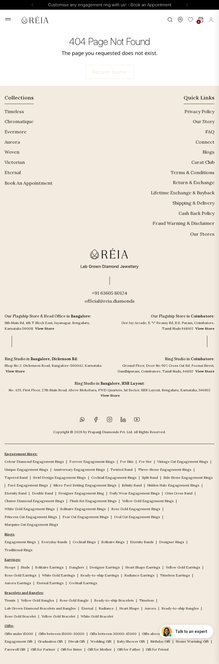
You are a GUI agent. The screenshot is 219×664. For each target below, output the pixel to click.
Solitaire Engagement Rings (83, 509)
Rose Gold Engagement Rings (135, 509)
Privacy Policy (199, 111)
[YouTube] (137, 419)
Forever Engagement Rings (92, 461)
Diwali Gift (76, 641)
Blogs (208, 152)
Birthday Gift (160, 641)
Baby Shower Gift (131, 641)
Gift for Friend (157, 649)
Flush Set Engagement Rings (93, 501)
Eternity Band (16, 493)
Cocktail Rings (84, 542)
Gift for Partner (43, 649)
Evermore (16, 132)
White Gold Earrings (58, 575)
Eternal (13, 172)
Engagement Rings (20, 542)
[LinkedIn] (123, 419)
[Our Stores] (180, 19)
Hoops (10, 567)
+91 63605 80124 (109, 293)
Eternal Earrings (50, 583)
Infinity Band (132, 485)
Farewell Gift (15, 649)
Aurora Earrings (18, 583)
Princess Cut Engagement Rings (31, 517)
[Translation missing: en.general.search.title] (170, 19)
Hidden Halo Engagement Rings (173, 485)
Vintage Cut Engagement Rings (182, 461)
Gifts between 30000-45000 (113, 634)
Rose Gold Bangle (74, 600)
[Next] (187, 5)
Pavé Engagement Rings (28, 485)
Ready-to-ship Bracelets (114, 600)
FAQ (209, 132)
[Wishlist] (190, 19)
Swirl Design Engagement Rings (59, 477)
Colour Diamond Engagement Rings (34, 461)
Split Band (150, 477)
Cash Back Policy (196, 213)
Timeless (14, 111)
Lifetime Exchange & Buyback (182, 192)
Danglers (76, 567)
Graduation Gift (50, 641)
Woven (12, 152)
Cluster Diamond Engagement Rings (34, 501)
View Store (44, 328)
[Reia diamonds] (36, 19)
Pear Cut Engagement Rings (85, 517)
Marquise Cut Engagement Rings (31, 524)
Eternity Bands (142, 542)
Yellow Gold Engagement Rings (148, 501)
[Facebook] (96, 419)
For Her (145, 461)
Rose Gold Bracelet (20, 616)
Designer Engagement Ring (81, 493)
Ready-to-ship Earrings (99, 575)
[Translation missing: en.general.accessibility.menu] (8, 19)
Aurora (12, 142)
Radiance (106, 608)
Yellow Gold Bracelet (58, 616)
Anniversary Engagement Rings (79, 469)
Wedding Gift (100, 641)
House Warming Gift (192, 641)
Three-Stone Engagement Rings (164, 469)
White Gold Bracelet (97, 616)
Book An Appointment (28, 183)
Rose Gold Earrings (20, 575)
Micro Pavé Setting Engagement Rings (84, 485)
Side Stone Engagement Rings (188, 477)
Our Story (203, 121)
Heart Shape (129, 608)
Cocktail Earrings (83, 583)
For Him (126, 461)
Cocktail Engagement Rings (114, 477)
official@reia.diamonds (110, 301)
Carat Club (202, 162)
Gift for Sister (71, 649)
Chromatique (19, 121)
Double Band (42, 493)
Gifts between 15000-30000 (61, 634)
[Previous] (32, 5)
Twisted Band (121, 469)
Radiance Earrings (139, 575)
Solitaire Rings (113, 542)
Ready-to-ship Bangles (180, 608)
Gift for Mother (100, 649)
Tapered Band (16, 477)
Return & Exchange (193, 182)
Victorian (15, 162)
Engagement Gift (19, 641)
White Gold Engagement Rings (30, 509)
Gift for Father (128, 649)
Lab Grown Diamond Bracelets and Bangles (40, 608)
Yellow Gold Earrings (183, 567)
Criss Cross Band (178, 493)
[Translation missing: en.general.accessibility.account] (211, 19)
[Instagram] (109, 419)
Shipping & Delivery (193, 203)
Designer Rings (171, 542)
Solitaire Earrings (49, 567)
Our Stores (202, 234)
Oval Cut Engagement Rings (137, 517)
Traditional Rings (19, 550)
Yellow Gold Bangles (37, 600)
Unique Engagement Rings (26, 469)
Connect (205, 142)
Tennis (10, 600)
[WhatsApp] (82, 419)
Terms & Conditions (192, 172)
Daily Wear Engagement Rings (135, 493)
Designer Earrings (105, 567)
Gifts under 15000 (19, 634)
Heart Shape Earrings (142, 567)
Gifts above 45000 (157, 634)
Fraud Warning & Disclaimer (183, 223)
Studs (25, 567)
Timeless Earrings (175, 575)
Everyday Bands (54, 542)
